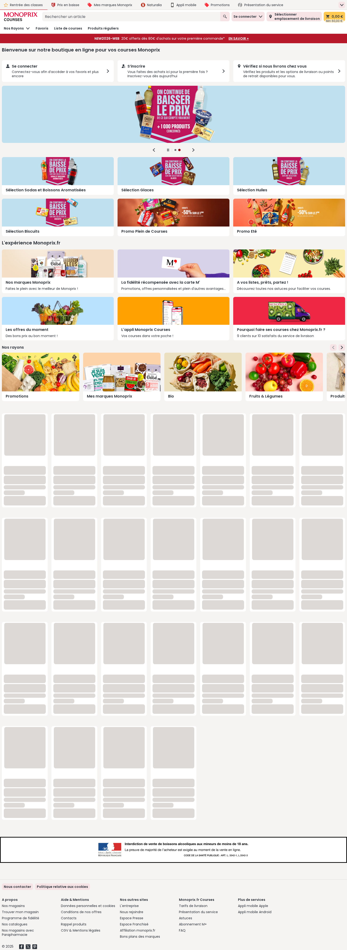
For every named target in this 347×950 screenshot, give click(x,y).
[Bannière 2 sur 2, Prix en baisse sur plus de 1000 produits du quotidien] (173, 114)
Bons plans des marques (140, 936)
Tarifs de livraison (193, 905)
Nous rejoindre (131, 912)
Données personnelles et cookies (88, 905)
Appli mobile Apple (253, 905)
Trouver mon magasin (20, 912)
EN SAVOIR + (239, 38)
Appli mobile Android (254, 912)
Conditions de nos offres (81, 912)
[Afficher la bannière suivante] (193, 150)
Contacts (68, 918)
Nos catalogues (14, 924)
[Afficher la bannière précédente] (154, 150)
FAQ (182, 930)
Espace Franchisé (134, 924)
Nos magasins (13, 905)
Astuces (185, 918)
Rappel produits (73, 924)
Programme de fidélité (20, 918)
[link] (62, 886)
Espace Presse (131, 918)
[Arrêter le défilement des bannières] (168, 150)
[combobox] (131, 17)
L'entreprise (129, 905)
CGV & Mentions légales (80, 930)
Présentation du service (198, 912)
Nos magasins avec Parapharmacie (18, 932)
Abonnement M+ (193, 924)
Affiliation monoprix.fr (137, 930)
